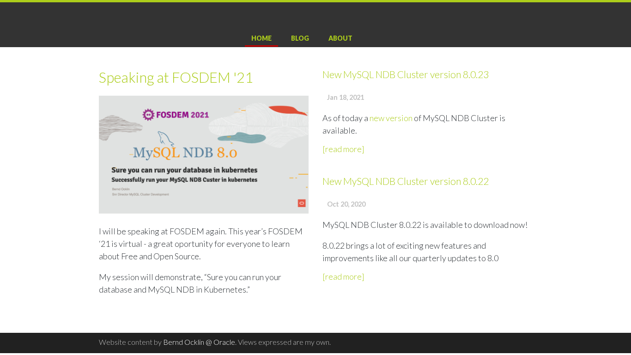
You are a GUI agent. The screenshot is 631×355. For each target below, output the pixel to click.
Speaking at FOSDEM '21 (176, 77)
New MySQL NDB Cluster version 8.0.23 (405, 74)
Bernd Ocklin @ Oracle (199, 341)
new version (391, 118)
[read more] (343, 149)
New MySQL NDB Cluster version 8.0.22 (405, 181)
